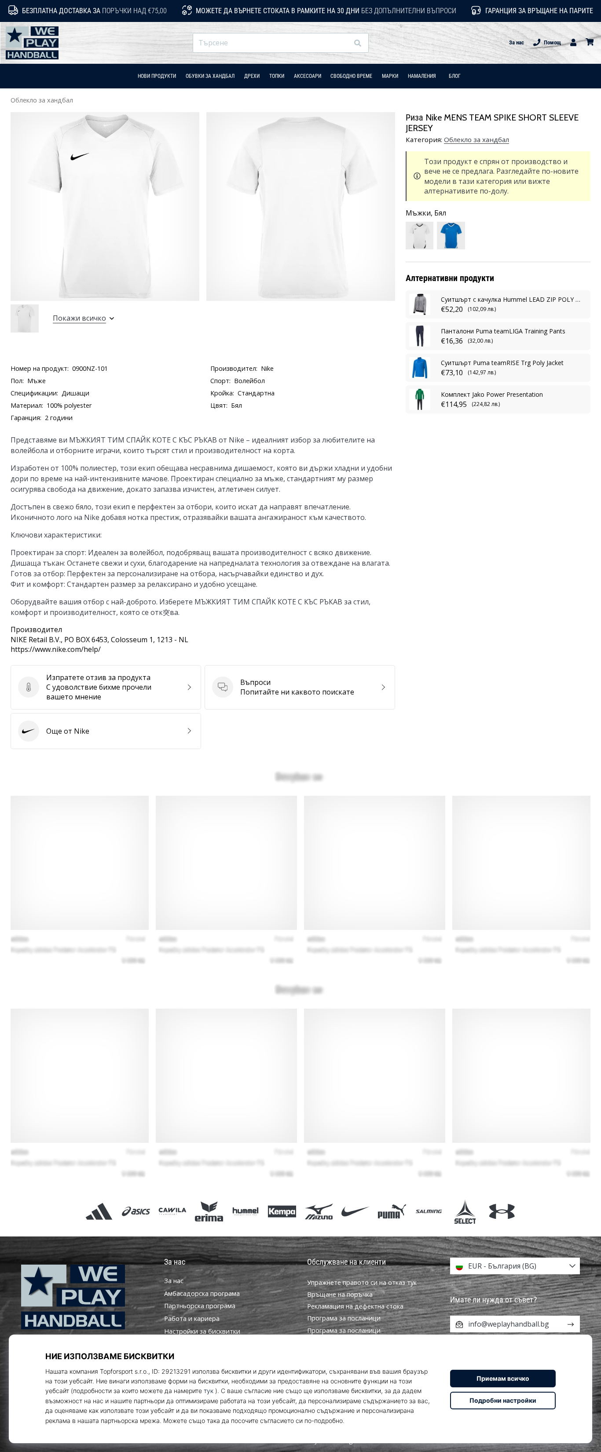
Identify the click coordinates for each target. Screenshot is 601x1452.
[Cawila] (172, 1211)
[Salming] (428, 1211)
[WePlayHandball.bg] (86, 1297)
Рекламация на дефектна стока (355, 1306)
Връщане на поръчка (340, 1294)
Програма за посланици (344, 1318)
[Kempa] (282, 1211)
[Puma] (392, 1211)
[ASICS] (135, 1211)
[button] (341, 42)
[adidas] (99, 1211)
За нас (516, 42)
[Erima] (209, 1211)
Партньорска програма (199, 1306)
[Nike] (355, 1211)
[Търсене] (357, 42)
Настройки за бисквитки (202, 1331)
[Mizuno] (318, 1211)
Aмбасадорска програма (202, 1294)
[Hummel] (245, 1211)
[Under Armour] (502, 1211)
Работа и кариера (192, 1319)
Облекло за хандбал (42, 100)
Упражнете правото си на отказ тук (362, 1282)
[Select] (465, 1211)
